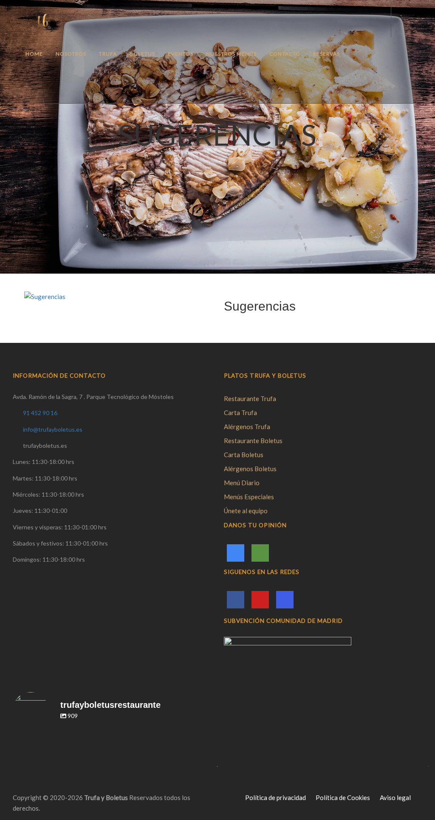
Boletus (142, 54)
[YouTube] (260, 599)
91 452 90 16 (40, 412)
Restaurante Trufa (250, 398)
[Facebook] (235, 599)
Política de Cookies (343, 797)
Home (34, 54)
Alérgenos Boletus (250, 468)
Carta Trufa (240, 412)
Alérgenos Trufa (247, 426)
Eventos (180, 54)
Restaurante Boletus (253, 440)
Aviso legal (395, 797)
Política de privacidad (275, 797)
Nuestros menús (231, 54)
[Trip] (260, 553)
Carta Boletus (243, 454)
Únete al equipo (246, 511)
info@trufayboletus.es (52, 429)
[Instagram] (285, 599)
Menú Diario (242, 482)
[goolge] (235, 553)
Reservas (326, 54)
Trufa (108, 54)
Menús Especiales (249, 496)
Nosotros (71, 54)
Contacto (284, 54)
